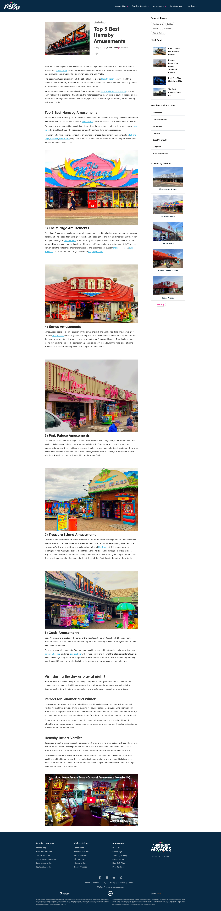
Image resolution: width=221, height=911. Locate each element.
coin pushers (58, 335)
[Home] (18, 5)
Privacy (112, 882)
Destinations (99, 22)
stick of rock (64, 138)
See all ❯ (160, 304)
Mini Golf (116, 848)
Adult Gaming (176, 6)
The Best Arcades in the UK (174, 92)
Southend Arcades (44, 867)
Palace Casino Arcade (168, 270)
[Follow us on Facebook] (100, 878)
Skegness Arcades (44, 863)
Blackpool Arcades (44, 851)
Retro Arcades (80, 855)
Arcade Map (121, 6)
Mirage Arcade (168, 216)
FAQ (104, 882)
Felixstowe (157, 126)
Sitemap (121, 882)
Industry (155, 28)
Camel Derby (118, 859)
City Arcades (79, 859)
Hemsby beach (107, 79)
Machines (168, 28)
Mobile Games (158, 33)
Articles (192, 6)
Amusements (159, 6)
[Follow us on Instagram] (107, 878)
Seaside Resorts (139, 6)
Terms (130, 882)
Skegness (157, 147)
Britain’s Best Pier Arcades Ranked (174, 51)
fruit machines (70, 240)
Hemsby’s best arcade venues (113, 91)
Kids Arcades (80, 863)
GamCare (64, 904)
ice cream (54, 138)
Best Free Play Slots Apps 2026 (175, 79)
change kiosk (119, 247)
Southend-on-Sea (161, 153)
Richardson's (87, 121)
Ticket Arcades (80, 867)
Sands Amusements (65, 326)
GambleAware (56, 904)
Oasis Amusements (64, 633)
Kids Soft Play (118, 863)
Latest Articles (80, 848)
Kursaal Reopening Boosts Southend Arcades (173, 66)
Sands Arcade (168, 298)
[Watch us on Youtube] (114, 878)
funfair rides (61, 70)
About (87, 882)
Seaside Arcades (81, 851)
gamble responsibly (72, 901)
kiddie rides (103, 547)
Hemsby (156, 133)
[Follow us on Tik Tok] (121, 878)
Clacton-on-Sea (160, 119)
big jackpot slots (95, 251)
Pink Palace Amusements (69, 435)
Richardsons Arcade (168, 189)
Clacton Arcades (43, 855)
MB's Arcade (168, 243)
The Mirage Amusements (69, 228)
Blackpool (157, 113)
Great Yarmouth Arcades (46, 859)
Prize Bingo (117, 851)
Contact (96, 882)
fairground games (52, 654)
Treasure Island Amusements (72, 534)
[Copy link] (96, 54)
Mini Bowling (118, 867)
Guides (170, 24)
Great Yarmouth (160, 140)
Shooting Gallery (119, 855)
